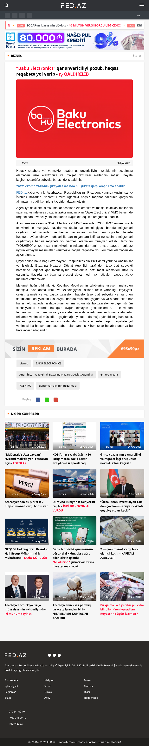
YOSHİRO (25, 385)
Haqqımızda (91, 697)
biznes (23, 363)
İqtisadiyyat (11, 686)
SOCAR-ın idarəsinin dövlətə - (58, 25)
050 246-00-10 (18, 717)
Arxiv (47, 697)
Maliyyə (48, 680)
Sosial (47, 686)
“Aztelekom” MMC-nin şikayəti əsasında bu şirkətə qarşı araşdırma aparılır (70, 186)
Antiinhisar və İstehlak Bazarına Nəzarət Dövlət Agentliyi (56, 374)
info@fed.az (16, 723)
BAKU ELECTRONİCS (49, 363)
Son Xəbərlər (12, 680)
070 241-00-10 (17, 711)
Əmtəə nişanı (109, 374)
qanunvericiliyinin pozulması (58, 385)
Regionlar (10, 692)
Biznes (87, 680)
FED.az (21, 192)
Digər (87, 692)
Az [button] (138, 15)
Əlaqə (8, 697)
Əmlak (48, 692)
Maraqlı (88, 686)
